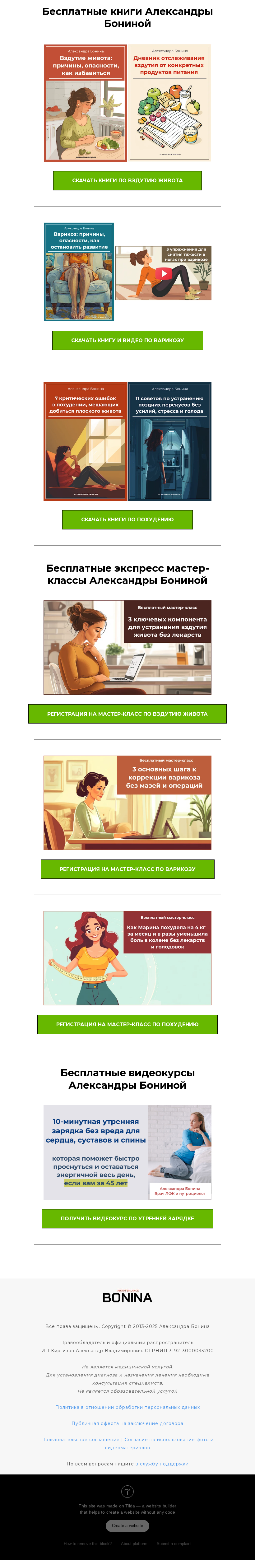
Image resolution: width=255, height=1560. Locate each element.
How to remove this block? (88, 1543)
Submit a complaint (174, 1543)
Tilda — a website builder (150, 1505)
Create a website (127, 1525)
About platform (134, 1543)
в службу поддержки (162, 1464)
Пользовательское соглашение (80, 1439)
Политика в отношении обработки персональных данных (127, 1407)
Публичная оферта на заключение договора (127, 1423)
